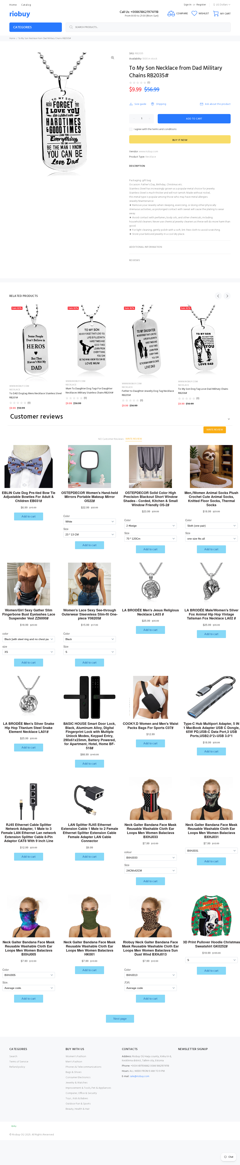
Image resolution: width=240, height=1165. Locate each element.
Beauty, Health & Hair (77, 1109)
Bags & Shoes (73, 1072)
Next (227, 296)
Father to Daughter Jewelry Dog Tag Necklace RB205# (148, 393)
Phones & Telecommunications (83, 1067)
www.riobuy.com (148, 151)
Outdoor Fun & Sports (78, 1104)
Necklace (151, 157)
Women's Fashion (76, 1056)
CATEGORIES (22, 27)
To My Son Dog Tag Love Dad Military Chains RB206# (203, 391)
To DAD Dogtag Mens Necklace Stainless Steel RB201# (35, 395)
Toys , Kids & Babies (77, 1098)
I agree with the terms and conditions (155, 129)
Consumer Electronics (78, 1077)
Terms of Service (18, 1062)
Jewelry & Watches (76, 1083)
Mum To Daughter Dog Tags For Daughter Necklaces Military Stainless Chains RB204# (89, 391)
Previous (218, 296)
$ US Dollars (220, 5)
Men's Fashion (74, 1062)
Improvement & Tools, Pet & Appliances (88, 1088)
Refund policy (17, 1067)
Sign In (187, 5)
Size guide (140, 104)
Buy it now (179, 140)
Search (13, 1056)
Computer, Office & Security (81, 1093)
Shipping (161, 104)
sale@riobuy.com (139, 1076)
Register (201, 5)
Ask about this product (218, 104)
